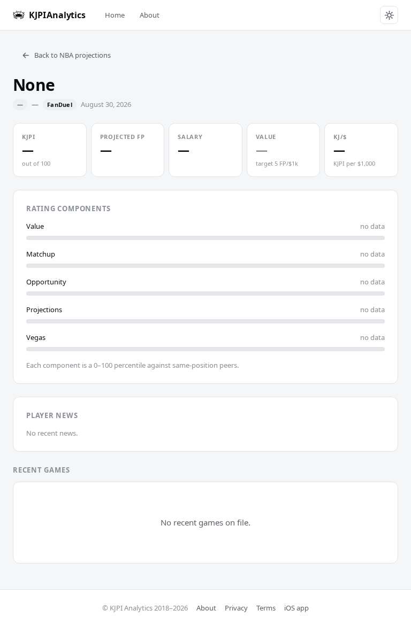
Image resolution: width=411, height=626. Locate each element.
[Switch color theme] (389, 15)
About (149, 15)
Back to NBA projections (72, 55)
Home (115, 15)
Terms (266, 608)
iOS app (296, 608)
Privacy (236, 608)
